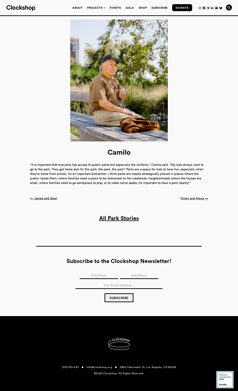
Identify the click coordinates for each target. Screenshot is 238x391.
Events (115, 8)
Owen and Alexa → (194, 198)
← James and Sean (43, 198)
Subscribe (159, 8)
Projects (94, 8)
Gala (130, 8)
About (77, 8)
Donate (182, 8)
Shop (143, 8)
